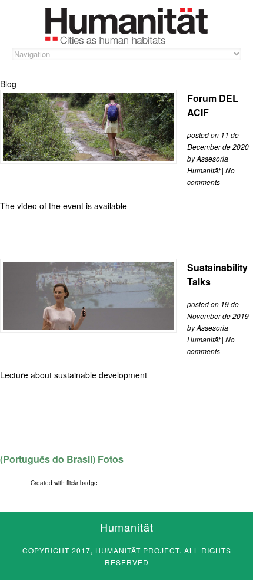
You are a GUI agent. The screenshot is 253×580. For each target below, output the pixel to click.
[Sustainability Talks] (88, 326)
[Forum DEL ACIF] (88, 157)
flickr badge (82, 483)
